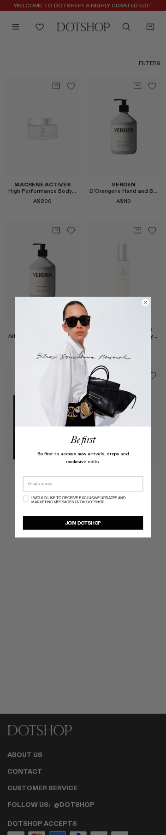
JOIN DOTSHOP (83, 523)
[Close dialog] (145, 302)
